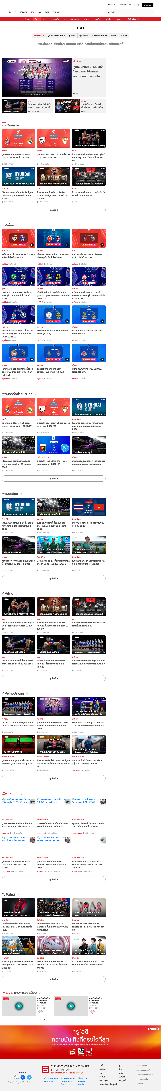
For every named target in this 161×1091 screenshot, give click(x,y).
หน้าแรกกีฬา (39, 35)
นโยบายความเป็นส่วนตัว (144, 1074)
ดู (15, 12)
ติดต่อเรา (139, 1083)
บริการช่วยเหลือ (142, 1079)
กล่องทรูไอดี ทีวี (125, 5)
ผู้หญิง (108, 19)
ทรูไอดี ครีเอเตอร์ (132, 19)
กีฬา (36, 19)
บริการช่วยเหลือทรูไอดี (108, 1084)
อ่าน (32, 12)
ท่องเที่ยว (97, 19)
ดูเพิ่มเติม (54, 210)
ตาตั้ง (47, 12)
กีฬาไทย (114, 35)
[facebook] (22, 1077)
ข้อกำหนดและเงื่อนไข (143, 1070)
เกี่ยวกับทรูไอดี (141, 1065)
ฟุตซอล (5, 457)
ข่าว (44, 19)
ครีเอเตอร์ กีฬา (7, 819)
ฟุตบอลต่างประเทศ (99, 35)
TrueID (15, 5)
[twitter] (29, 1077)
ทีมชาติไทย (6, 188)
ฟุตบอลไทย (83, 35)
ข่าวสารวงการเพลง (71, 19)
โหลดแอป (111, 5)
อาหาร (86, 19)
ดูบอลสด (72, 35)
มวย (74, 150)
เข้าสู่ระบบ (147, 5)
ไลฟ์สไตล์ (8, 895)
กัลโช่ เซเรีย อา (43, 457)
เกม (39, 12)
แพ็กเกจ (122, 1076)
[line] (16, 1077)
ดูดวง (118, 19)
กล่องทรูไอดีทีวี (105, 1080)
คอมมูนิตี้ (122, 1080)
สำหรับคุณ (26, 19)
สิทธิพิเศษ (23, 12)
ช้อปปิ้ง (102, 1076)
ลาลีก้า (4, 150)
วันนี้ (9, 12)
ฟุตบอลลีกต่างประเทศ (56, 35)
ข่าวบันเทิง (55, 19)
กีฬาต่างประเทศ (13, 694)
